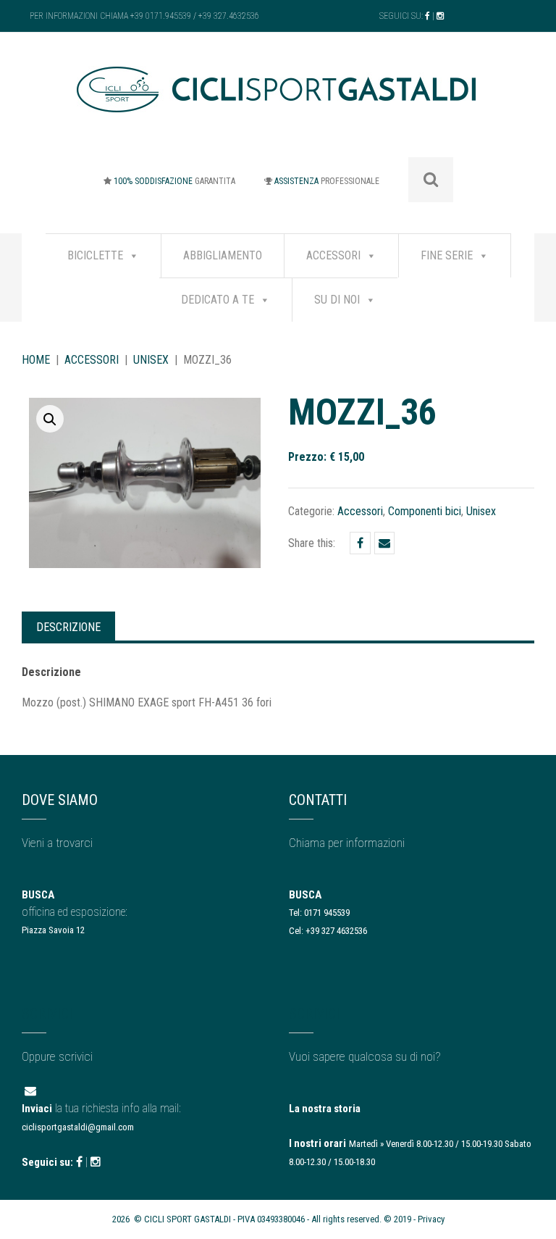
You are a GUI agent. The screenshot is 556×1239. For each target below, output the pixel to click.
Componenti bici (424, 511)
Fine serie (447, 255)
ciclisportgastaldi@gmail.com (78, 1127)
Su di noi (337, 299)
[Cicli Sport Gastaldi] (278, 100)
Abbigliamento (222, 255)
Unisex (151, 360)
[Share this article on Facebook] (360, 543)
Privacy (431, 1219)
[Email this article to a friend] (384, 543)
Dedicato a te (217, 299)
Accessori (333, 255)
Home (36, 360)
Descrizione (68, 627)
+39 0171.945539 (160, 16)
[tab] (68, 626)
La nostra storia (325, 1108)
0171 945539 (327, 912)
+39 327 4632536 (336, 930)
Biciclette (95, 255)
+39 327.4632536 (228, 16)
